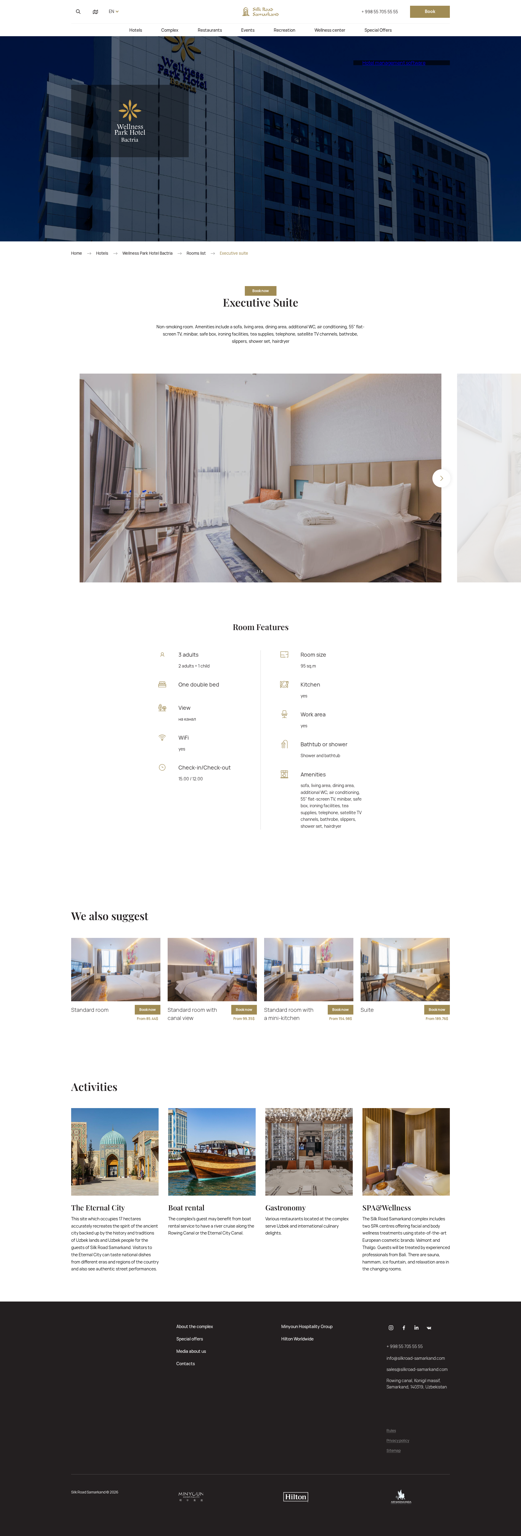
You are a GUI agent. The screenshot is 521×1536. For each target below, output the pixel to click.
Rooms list (196, 253)
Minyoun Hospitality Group (307, 1326)
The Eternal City (98, 1207)
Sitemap (394, 1451)
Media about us (191, 1351)
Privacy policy (398, 1441)
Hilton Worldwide (297, 1339)
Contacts (185, 1363)
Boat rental (186, 1207)
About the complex (194, 1326)
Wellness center (329, 30)
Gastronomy (285, 1207)
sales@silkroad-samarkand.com (417, 1369)
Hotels (135, 30)
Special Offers (378, 30)
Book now (260, 290)
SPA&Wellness (386, 1207)
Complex (169, 30)
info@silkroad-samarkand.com (416, 1358)
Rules (391, 1431)
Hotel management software (393, 62)
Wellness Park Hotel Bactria (147, 253)
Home (76, 253)
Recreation (284, 30)
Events (247, 30)
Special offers (189, 1339)
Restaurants (210, 30)
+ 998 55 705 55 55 (380, 11)
